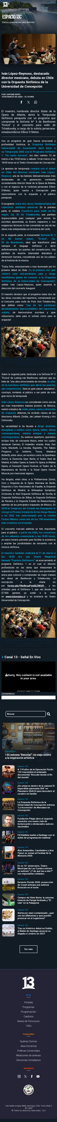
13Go (28, 1025)
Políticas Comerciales (28, 1050)
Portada (28, 1002)
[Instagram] (19, 1077)
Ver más (28, 949)
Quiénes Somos (28, 1041)
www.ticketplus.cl (15, 596)
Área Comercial (29, 1046)
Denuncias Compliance (29, 1060)
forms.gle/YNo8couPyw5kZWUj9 (26, 585)
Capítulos (28, 1016)
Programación (28, 1011)
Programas (28, 1007)
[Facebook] (32, 1077)
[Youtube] (38, 1077)
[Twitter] (25, 1077)
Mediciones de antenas (28, 1055)
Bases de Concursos (28, 1021)
